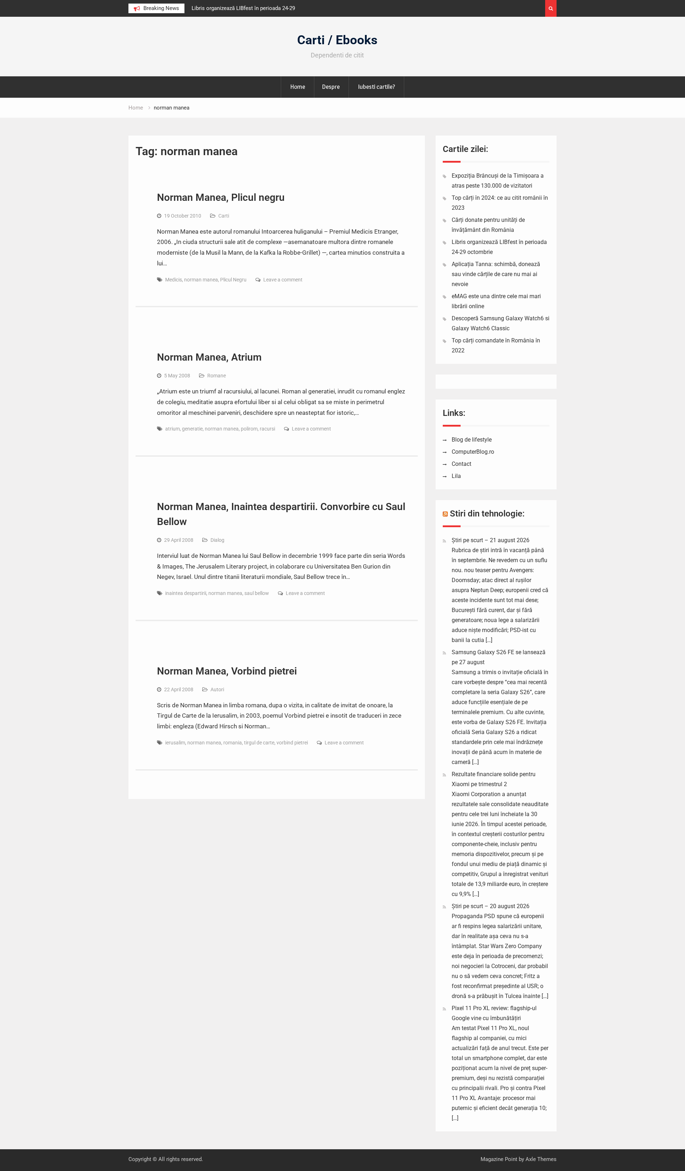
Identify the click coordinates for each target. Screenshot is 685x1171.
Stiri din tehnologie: (487, 514)
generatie (192, 429)
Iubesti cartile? (376, 86)
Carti (223, 216)
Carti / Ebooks (337, 40)
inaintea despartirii (185, 593)
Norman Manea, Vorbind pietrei (227, 671)
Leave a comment (283, 279)
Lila (456, 476)
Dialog (217, 540)
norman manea (201, 279)
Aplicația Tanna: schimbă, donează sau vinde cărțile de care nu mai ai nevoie (496, 274)
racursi (267, 429)
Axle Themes (541, 1159)
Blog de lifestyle (472, 439)
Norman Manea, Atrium (209, 357)
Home (297, 86)
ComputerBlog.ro (473, 451)
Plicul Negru (233, 279)
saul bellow (256, 593)
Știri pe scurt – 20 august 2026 (490, 906)
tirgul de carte (259, 742)
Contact (461, 463)
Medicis (173, 279)
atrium (172, 429)
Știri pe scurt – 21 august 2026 (490, 540)
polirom (249, 429)
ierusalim (175, 742)
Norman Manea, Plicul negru (221, 197)
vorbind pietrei (292, 742)
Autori (217, 689)
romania (232, 742)
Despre (331, 86)
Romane (216, 375)
